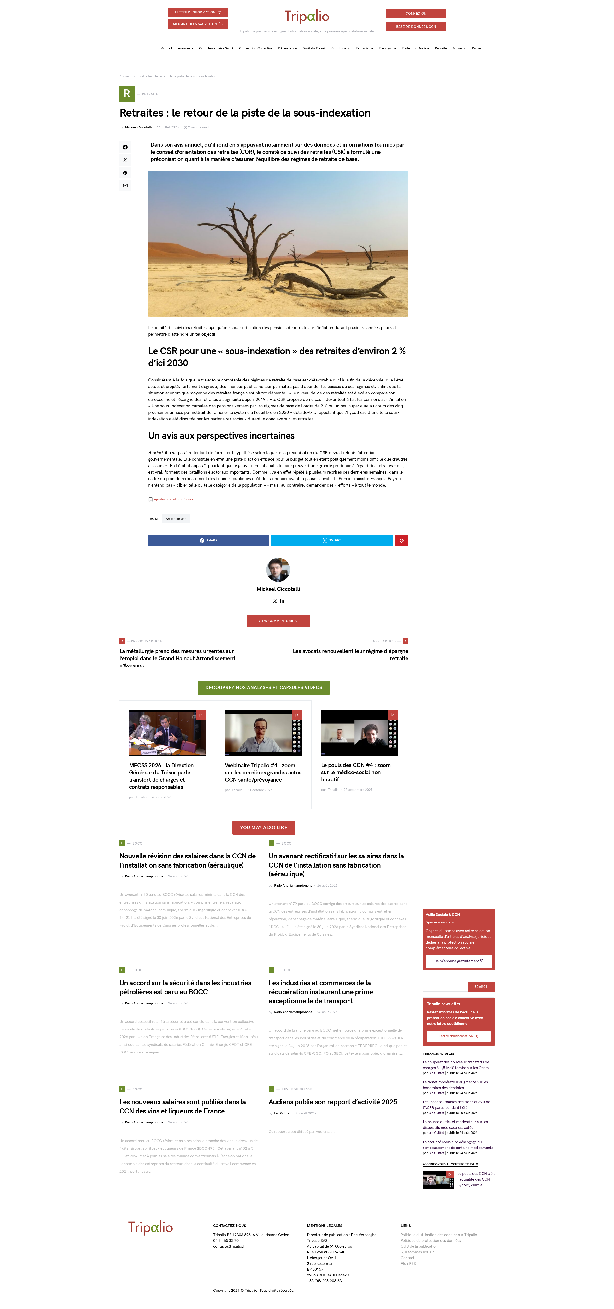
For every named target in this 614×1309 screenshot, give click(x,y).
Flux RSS (408, 1263)
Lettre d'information (195, 12)
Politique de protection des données (431, 1240)
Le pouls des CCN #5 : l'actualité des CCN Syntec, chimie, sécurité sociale (476, 1180)
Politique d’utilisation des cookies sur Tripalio (439, 1235)
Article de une (176, 519)
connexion (416, 14)
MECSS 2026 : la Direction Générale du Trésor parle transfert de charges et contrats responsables (161, 776)
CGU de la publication (419, 1246)
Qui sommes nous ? (417, 1252)
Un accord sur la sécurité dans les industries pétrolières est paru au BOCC (185, 988)
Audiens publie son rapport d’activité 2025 (333, 1102)
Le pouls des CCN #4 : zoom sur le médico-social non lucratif (355, 772)
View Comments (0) (276, 621)
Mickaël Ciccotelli (138, 127)
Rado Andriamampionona (144, 876)
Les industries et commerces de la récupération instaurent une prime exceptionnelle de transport (321, 992)
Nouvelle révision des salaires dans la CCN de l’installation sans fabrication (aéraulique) (187, 861)
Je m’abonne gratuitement (457, 961)
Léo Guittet (282, 1113)
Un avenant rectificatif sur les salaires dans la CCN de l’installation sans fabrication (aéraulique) (336, 865)
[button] (171, 499)
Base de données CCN (416, 27)
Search (481, 987)
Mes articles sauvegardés (198, 24)
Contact (407, 1258)
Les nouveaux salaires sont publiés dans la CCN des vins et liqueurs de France (182, 1107)
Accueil (124, 76)
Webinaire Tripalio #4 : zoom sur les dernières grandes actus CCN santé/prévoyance (263, 772)
